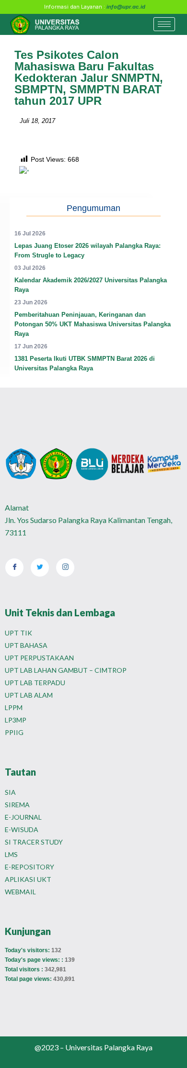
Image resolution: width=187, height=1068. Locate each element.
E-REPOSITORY (29, 867)
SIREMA (17, 805)
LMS (11, 854)
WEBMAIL (20, 892)
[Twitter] (39, 567)
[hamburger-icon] (164, 24)
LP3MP (15, 720)
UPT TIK (18, 633)
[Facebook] (14, 567)
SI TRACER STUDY (34, 842)
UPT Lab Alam (29, 695)
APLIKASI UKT (28, 879)
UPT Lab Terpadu (35, 683)
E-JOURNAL (23, 817)
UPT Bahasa (26, 645)
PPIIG (14, 732)
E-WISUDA (21, 829)
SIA (10, 792)
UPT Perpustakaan (39, 658)
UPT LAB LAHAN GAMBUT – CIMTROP (66, 670)
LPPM (14, 707)
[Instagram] (65, 567)
